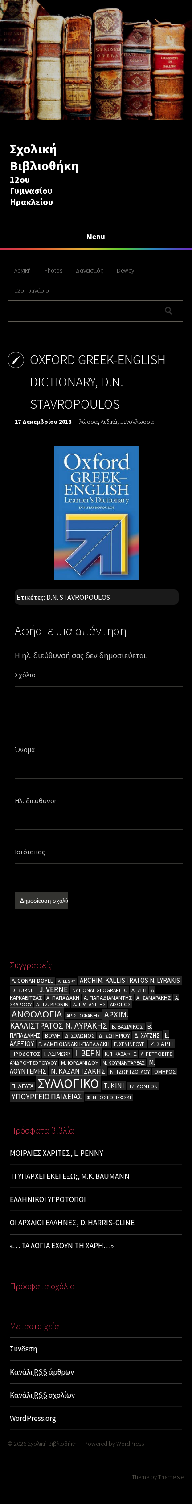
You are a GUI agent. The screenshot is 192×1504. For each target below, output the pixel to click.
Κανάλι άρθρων (42, 1372)
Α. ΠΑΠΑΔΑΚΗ (62, 997)
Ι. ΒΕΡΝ (87, 1053)
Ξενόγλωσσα (137, 422)
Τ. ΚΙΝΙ (113, 1085)
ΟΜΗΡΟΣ (165, 1071)
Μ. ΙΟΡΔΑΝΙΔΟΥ (79, 1062)
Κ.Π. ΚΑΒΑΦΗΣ (120, 1053)
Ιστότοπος (30, 852)
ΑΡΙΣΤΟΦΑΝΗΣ (83, 1015)
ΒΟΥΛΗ (53, 1035)
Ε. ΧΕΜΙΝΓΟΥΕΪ (130, 1044)
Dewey (125, 270)
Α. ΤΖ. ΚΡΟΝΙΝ (52, 1004)
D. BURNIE (23, 990)
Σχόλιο (25, 675)
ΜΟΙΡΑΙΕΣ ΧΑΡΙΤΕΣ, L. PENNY (56, 1153)
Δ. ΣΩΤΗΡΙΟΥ (114, 1035)
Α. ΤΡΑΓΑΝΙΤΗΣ (89, 1004)
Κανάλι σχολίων (42, 1395)
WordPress (130, 1444)
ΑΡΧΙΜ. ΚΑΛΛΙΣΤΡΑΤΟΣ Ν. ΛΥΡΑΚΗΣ (69, 1020)
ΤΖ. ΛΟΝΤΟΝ (143, 1086)
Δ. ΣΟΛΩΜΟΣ (79, 1035)
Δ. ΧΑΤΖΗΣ (147, 1035)
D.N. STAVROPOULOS (78, 597)
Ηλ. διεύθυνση (36, 800)
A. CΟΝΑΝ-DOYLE (32, 981)
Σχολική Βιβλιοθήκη (44, 157)
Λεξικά (109, 422)
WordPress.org (33, 1418)
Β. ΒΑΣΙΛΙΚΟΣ (127, 1026)
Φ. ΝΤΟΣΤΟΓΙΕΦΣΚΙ (108, 1097)
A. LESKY (66, 981)
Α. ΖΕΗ (139, 990)
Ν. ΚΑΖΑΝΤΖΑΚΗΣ (78, 1070)
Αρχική (22, 270)
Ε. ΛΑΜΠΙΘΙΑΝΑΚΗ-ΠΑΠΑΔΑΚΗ (74, 1044)
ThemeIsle (171, 1477)
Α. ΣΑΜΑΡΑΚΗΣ (153, 997)
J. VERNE (53, 989)
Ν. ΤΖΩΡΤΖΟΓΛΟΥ (130, 1071)
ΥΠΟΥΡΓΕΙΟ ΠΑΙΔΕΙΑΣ (47, 1097)
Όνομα (25, 749)
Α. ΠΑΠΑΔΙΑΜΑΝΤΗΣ (108, 997)
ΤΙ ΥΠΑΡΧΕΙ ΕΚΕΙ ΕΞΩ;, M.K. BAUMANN (70, 1176)
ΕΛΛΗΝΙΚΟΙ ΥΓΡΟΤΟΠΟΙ (48, 1199)
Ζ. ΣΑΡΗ (161, 1044)
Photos (53, 270)
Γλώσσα (87, 422)
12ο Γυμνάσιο (31, 290)
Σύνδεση (23, 1349)
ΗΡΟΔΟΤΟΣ (26, 1053)
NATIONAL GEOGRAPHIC (99, 990)
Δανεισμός (89, 270)
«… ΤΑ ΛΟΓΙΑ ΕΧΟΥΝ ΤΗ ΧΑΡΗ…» (62, 1246)
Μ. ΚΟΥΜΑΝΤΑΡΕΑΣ (123, 1062)
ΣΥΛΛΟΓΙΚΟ (68, 1083)
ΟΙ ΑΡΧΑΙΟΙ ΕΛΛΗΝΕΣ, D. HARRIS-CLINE (72, 1222)
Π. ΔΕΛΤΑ (22, 1086)
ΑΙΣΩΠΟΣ (120, 1004)
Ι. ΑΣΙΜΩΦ (57, 1054)
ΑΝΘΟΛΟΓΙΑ (37, 1014)
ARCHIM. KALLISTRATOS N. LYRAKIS (130, 980)
